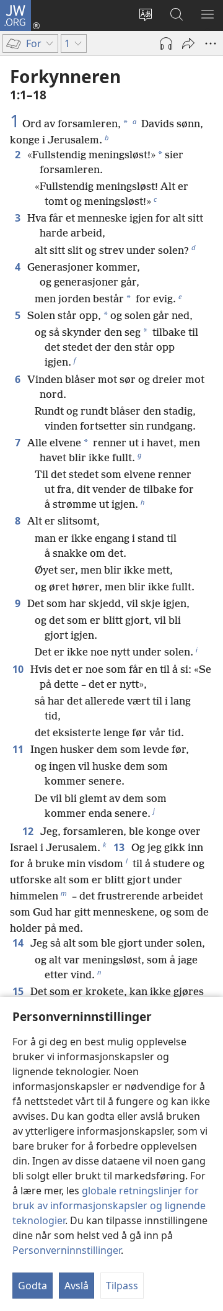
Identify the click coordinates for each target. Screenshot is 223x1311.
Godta (32, 1285)
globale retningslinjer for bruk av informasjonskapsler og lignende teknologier (109, 1205)
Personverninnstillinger (66, 1250)
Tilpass (122, 1285)
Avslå (76, 1285)
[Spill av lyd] (166, 43)
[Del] (188, 43)
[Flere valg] (210, 43)
